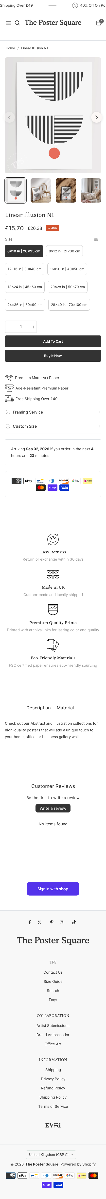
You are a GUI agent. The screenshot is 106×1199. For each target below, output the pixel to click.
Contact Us (53, 972)
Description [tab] (38, 707)
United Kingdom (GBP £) (49, 1154)
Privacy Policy (53, 1079)
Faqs (53, 999)
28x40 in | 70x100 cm (69, 304)
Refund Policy (53, 1088)
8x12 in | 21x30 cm (64, 251)
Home (10, 48)
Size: (9, 239)
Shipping (53, 1069)
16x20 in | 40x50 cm (67, 269)
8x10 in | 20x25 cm (23, 251)
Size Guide (53, 981)
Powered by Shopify (78, 1164)
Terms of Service (53, 1106)
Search (53, 990)
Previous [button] (9, 117)
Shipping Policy (53, 1097)
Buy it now (53, 356)
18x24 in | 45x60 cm (25, 287)
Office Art (53, 1044)
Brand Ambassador (53, 1034)
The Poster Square (41, 1164)
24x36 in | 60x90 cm (25, 304)
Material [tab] (65, 707)
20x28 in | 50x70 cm (68, 287)
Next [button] (96, 117)
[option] (53, 115)
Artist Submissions (53, 1025)
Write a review (53, 808)
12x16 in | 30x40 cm (24, 269)
